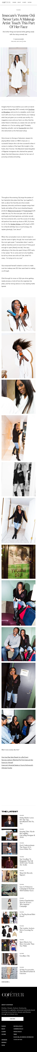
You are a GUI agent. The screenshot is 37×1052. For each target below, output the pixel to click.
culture (29, 2)
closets (24, 2)
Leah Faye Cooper (19, 39)
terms (15, 1034)
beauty (19, 2)
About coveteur (7, 1005)
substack (4, 1042)
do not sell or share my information (23, 1037)
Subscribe (12, 1019)
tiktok (3, 1045)
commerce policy (18, 1028)
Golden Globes (16, 224)
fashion (14, 2)
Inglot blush (28, 211)
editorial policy (18, 1026)
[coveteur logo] (6, 2)
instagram (4, 1039)
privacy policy (18, 1031)
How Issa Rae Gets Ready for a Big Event (15, 757)
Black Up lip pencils (14, 211)
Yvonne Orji (22, 128)
